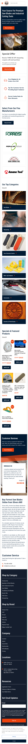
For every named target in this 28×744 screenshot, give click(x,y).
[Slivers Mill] (6, 3)
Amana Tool (5, 609)
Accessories (7, 298)
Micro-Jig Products (8, 275)
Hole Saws (4, 595)
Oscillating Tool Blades (8, 590)
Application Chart (6, 687)
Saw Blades (6, 207)
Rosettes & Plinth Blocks (10, 321)
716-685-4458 (8, 563)
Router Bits (5, 593)
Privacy (4, 651)
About (3, 641)
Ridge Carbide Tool (7, 627)
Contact (4, 638)
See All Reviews (8, 450)
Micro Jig (4, 619)
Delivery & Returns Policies (9, 689)
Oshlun (4, 622)
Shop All (4, 188)
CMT (3, 612)
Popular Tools (5, 624)
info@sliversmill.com (10, 566)
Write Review (5, 648)
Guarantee (5, 643)
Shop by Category (9, 575)
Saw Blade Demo (6, 691)
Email (3, 703)
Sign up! (14, 720)
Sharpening (6, 229)
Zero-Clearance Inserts (9, 253)
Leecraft (4, 617)
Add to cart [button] (6, 367)
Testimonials (5, 646)
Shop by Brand (7, 122)
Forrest (4, 614)
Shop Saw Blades (8, 28)
